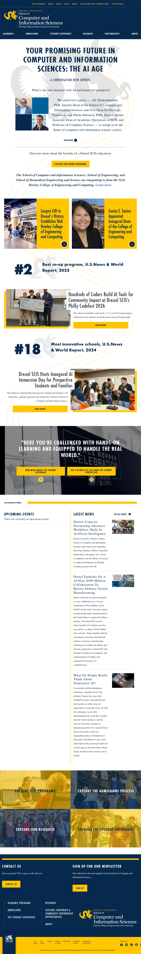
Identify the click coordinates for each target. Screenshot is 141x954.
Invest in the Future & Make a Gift (94, 3)
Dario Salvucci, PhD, (88, 114)
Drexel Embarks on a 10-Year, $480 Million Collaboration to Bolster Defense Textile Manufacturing (91, 584)
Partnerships (112, 33)
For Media (42, 942)
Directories (66, 941)
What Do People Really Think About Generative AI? (91, 679)
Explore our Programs (35, 791)
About (134, 33)
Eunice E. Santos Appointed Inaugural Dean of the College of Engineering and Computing (120, 202)
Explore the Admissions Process (106, 791)
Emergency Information (86, 942)
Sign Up (80, 888)
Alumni (51, 3)
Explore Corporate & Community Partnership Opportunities (59, 913)
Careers (50, 941)
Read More (68, 140)
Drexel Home (118, 3)
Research (88, 33)
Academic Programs (19, 903)
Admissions (32, 33)
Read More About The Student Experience (40, 471)
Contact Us (11, 884)
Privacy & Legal (57, 942)
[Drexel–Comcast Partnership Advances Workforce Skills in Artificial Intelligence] (121, 527)
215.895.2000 (92, 950)
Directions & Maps (76, 942)
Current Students (38, 3)
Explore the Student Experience (105, 829)
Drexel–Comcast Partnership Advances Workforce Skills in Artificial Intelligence (90, 527)
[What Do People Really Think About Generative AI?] (121, 680)
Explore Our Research (35, 829)
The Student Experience (21, 917)
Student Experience (60, 33)
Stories (74, 3)
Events (59, 3)
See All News (120, 514)
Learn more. (103, 184)
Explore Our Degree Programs (70, 164)
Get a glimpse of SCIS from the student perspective (91, 471)
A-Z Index (36, 942)
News (66, 3)
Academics (8, 33)
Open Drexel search (131, 4)
